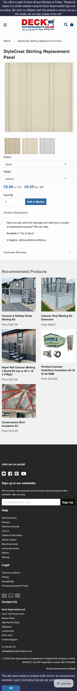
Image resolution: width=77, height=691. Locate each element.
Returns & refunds (10, 526)
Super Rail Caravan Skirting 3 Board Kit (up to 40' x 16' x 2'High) (18, 370)
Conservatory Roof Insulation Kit (13, 424)
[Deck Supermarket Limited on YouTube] (23, 473)
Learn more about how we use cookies (36, 680)
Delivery (6, 522)
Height (7, 171)
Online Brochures (10, 548)
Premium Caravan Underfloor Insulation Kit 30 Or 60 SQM (58, 370)
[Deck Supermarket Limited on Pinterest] (17, 473)
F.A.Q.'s (5, 530)
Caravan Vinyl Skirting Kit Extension (56, 317)
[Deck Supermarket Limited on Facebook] (10, 473)
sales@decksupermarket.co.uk (17, 650)
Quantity (8, 195)
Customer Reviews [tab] (15, 252)
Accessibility (8, 581)
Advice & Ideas (9, 539)
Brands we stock (10, 543)
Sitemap (6, 557)
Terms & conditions (11, 572)
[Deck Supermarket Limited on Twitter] (4, 473)
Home (7, 41)
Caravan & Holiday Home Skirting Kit (17, 317)
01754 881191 (9, 646)
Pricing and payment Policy (15, 585)
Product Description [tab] (16, 212)
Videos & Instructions (12, 535)
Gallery (5, 552)
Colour (7, 157)
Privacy (5, 576)
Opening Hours (9, 517)
